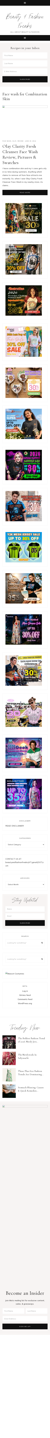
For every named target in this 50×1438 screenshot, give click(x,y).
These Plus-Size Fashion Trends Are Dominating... (30, 1073)
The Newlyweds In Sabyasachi (27, 1056)
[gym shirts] (23, 603)
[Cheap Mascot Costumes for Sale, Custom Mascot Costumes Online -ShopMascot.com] (14, 974)
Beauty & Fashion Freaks (25, 22)
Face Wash (6, 141)
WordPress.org (25, 1003)
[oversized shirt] (23, 233)
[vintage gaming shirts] (23, 520)
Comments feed (25, 999)
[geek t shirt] (23, 767)
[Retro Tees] (23, 315)
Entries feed (25, 995)
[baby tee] (23, 562)
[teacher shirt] (23, 356)
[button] (25, 3)
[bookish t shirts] (23, 438)
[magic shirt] (23, 644)
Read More (25, 192)
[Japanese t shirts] (23, 274)
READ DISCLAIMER (14, 826)
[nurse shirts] (23, 397)
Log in (25, 991)
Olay (14, 141)
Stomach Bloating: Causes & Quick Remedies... (31, 1089)
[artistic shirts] (23, 808)
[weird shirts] (23, 479)
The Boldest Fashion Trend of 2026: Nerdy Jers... (31, 1040)
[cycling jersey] (23, 685)
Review (21, 141)
